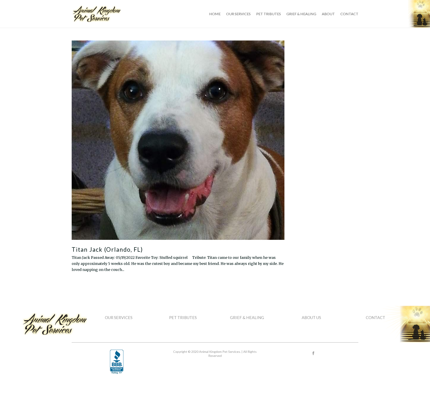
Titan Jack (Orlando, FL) (107, 249)
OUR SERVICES (118, 317)
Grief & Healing (301, 14)
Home (215, 14)
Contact (349, 14)
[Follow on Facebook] (313, 353)
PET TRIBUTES (183, 317)
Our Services (238, 14)
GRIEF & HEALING (247, 317)
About (328, 14)
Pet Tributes (268, 14)
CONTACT (375, 317)
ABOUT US (311, 317)
